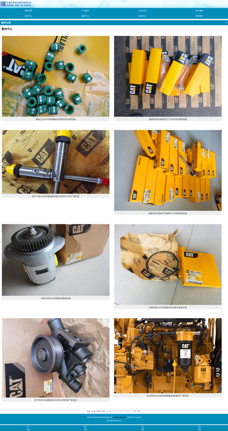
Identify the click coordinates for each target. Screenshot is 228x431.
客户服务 (199, 11)
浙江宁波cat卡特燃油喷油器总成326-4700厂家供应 (56, 196)
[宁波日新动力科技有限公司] (10, 4)
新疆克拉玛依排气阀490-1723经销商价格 (168, 213)
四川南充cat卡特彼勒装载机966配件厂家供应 (168, 396)
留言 (199, 429)
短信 (85, 429)
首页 (103, 411)
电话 (28, 429)
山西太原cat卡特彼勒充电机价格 (56, 298)
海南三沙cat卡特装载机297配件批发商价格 (56, 119)
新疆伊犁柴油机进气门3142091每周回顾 (168, 119)
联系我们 (199, 16)
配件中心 (85, 16)
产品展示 (85, 11)
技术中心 (28, 16)
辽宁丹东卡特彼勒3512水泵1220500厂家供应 (55, 400)
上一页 (108, 411)
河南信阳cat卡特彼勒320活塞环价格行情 (168, 307)
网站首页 (28, 11)
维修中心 (142, 16)
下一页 (133, 411)
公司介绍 (142, 11)
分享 (142, 429)
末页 (138, 411)
